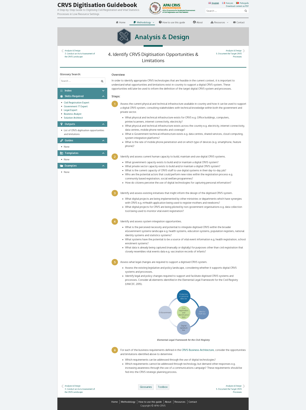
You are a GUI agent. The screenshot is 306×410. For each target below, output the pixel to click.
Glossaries (146, 386)
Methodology (128, 401)
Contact (193, 401)
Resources (180, 401)
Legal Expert (70, 110)
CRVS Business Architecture (198, 350)
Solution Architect (73, 117)
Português (244, 3)
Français (229, 3)
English (215, 3)
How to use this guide (150, 401)
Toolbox (163, 386)
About (168, 401)
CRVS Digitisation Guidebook (97, 5)
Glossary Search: (70, 74)
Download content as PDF (237, 6)
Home (114, 401)
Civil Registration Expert (76, 102)
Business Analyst (72, 113)
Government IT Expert (76, 106)
